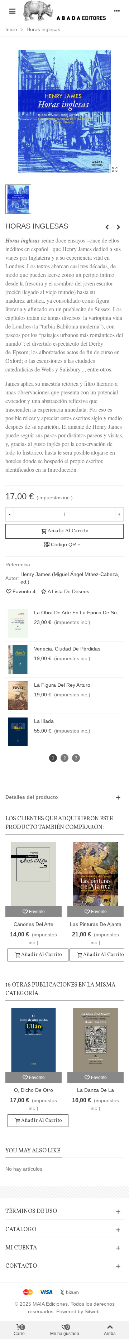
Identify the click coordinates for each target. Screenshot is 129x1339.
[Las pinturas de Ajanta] (95, 874)
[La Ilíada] (17, 732)
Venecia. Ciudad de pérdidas (67, 649)
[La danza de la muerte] (95, 1040)
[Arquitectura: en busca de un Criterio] (106, 227)
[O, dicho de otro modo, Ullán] (33, 1040)
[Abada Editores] (64, 10)
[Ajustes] (117, 10)
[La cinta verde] (118, 227)
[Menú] (12, 10)
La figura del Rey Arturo (62, 685)
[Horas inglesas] (114, 169)
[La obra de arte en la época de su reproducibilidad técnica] (17, 623)
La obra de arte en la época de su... (77, 612)
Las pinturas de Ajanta (95, 924)
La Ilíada (44, 721)
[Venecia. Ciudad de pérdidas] (17, 659)
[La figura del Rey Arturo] (17, 695)
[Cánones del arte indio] (33, 874)
